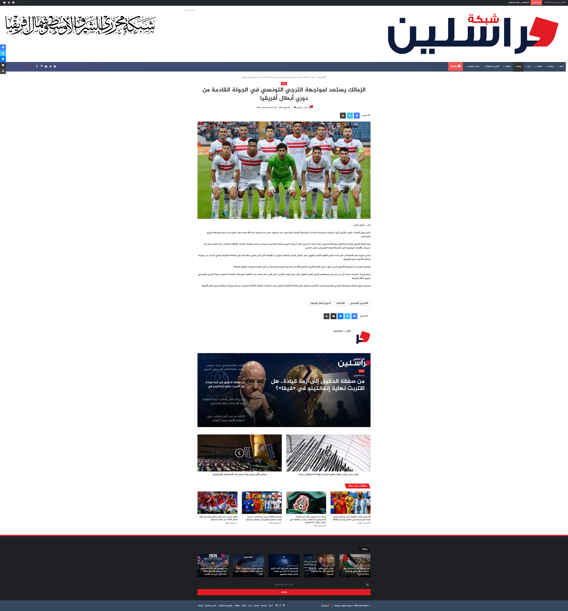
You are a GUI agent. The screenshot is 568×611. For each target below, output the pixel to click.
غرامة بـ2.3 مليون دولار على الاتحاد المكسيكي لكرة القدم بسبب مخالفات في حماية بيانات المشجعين (308, 519)
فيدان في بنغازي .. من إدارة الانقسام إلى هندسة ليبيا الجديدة (321, 571)
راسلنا (454, 66)
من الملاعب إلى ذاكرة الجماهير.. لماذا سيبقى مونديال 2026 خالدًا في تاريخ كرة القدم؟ (213, 571)
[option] (284, 390)
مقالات (508, 66)
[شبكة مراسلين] (473, 34)
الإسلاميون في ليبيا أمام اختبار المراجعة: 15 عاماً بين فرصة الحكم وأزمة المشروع (284, 571)
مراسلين (324, 605)
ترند (529, 66)
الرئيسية (321, 77)
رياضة (519, 66)
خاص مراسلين (474, 66)
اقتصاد (539, 66)
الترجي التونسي (358, 303)
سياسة (551, 66)
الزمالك (339, 303)
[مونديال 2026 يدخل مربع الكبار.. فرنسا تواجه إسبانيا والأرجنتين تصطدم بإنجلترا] (262, 502)
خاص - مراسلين (302, 107)
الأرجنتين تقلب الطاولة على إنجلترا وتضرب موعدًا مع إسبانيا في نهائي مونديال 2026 (352, 518)
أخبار (562, 66)
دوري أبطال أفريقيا (320, 303)
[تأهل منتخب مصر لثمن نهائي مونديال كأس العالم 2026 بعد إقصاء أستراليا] (217, 502)
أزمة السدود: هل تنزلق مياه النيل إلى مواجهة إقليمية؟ (507, 2)
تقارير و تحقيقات (492, 66)
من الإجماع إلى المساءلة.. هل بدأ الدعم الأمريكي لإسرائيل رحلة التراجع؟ (356, 571)
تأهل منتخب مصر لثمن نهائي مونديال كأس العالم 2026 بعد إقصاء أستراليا (218, 518)
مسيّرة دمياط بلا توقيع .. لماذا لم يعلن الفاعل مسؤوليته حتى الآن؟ (249, 571)
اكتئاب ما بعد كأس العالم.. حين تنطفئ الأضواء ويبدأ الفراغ (325, 385)
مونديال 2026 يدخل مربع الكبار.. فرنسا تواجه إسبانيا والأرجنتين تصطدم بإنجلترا (264, 518)
